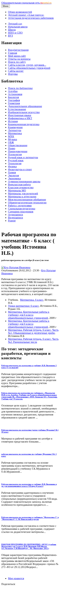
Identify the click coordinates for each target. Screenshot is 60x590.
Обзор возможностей (20, 12)
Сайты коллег (16, 71)
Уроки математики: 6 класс (23, 305)
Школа (12, 29)
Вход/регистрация (18, 49)
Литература (14, 130)
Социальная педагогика (21, 208)
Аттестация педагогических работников (31, 18)
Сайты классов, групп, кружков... (27, 65)
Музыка (12, 139)
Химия (12, 172)
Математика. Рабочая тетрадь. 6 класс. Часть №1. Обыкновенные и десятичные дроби (33, 331)
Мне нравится (16, 578)
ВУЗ (10, 35)
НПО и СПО (15, 32)
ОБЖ (11, 142)
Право (11, 148)
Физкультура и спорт (20, 169)
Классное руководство (21, 187)
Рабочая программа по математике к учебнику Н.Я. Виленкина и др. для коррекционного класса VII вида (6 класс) (29, 485)
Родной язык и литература (23, 157)
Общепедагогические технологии (27, 202)
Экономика (14, 178)
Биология (13, 97)
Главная (12, 52)
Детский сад (15, 23)
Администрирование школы (24, 181)
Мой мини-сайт (17, 56)
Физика (12, 166)
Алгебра (13, 91)
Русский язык (16, 160)
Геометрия (14, 103)
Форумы (13, 74)
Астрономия (15, 94)
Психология (15, 154)
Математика (15, 133)
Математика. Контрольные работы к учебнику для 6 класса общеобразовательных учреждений (28, 314)
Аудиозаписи (15, 214)
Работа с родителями (20, 205)
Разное (12, 220)
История (13, 121)
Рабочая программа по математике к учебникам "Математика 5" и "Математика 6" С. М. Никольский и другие (30, 518)
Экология (13, 175)
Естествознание (17, 109)
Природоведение (17, 151)
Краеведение (15, 127)
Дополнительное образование (25, 106)
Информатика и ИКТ (20, 118)
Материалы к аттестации (22, 196)
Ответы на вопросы (19, 59)
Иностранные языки (19, 115)
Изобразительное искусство (24, 112)
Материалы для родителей (23, 193)
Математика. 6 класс (31, 299)
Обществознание (17, 145)
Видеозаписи (15, 217)
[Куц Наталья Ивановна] (15, 267)
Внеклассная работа (19, 184)
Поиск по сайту (17, 62)
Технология (14, 163)
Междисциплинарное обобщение (27, 199)
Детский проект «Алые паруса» (26, 15)
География (14, 100)
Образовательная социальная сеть (26, 2)
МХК (11, 136)
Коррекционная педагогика (23, 124)
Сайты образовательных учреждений (29, 68)
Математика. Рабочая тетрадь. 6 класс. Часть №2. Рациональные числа (33, 340)
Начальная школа (18, 26)
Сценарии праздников (20, 211)
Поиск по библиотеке (20, 88)
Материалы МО (17, 190)
